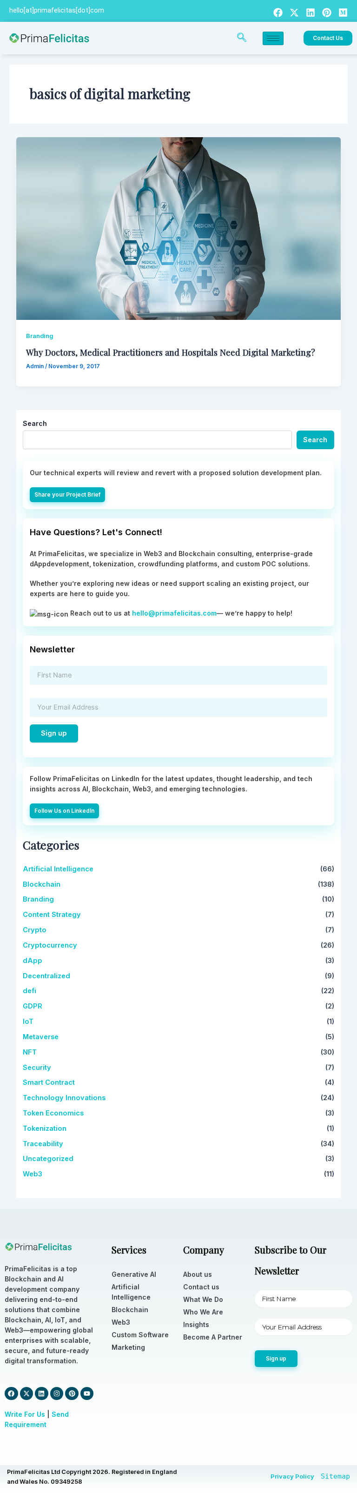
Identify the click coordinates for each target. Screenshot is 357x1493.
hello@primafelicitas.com (174, 613)
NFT (30, 1052)
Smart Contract (49, 1082)
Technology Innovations (64, 1098)
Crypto (34, 930)
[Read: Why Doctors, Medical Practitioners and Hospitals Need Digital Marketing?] (178, 228)
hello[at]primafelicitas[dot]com (56, 10)
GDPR (32, 1006)
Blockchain (41, 884)
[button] (241, 38)
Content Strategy (52, 914)
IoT (28, 1021)
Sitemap (335, 1476)
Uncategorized (48, 1159)
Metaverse (41, 1037)
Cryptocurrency (50, 945)
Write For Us (25, 1414)
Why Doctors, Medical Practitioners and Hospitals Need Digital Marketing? (170, 352)
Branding (39, 335)
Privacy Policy (292, 1476)
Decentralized (46, 976)
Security (37, 1067)
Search (35, 423)
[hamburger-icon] (273, 38)
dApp (32, 960)
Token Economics (53, 1113)
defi (29, 991)
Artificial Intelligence (58, 869)
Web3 (32, 1174)
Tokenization (44, 1128)
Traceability (43, 1144)
